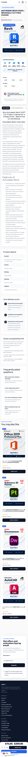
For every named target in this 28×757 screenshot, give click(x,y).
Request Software (5, 729)
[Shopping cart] (22, 2)
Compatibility (4, 727)
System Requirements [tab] (17, 108)
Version (5, 77)
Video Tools (4, 713)
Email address (6, 655)
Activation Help (5, 725)
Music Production (5, 708)
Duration (5, 83)
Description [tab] (6, 108)
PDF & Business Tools (6, 706)
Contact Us (4, 721)
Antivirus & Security (6, 704)
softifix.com (4, 692)
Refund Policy (4, 735)
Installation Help (5, 723)
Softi (3, 684)
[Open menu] (25, 2)
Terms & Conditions (6, 737)
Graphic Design (5, 711)
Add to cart (18, 747)
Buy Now (14, 751)
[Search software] (19, 2)
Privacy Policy (4, 740)
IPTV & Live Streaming (6, 715)
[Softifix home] (5, 2)
